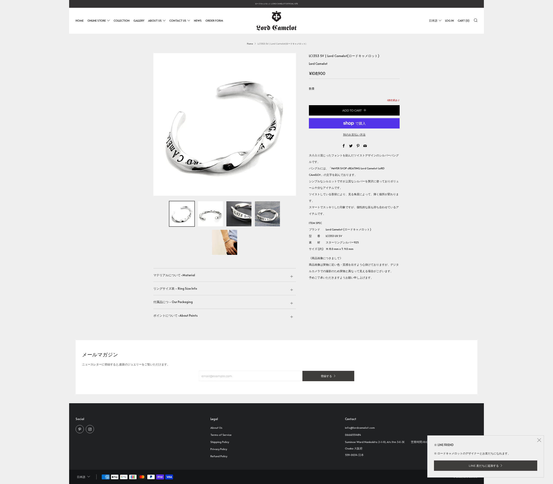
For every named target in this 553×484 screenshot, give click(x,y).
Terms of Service (221, 435)
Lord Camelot (318, 64)
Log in (449, 20)
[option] (224, 124)
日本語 (433, 20)
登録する (326, 376)
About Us (155, 20)
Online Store (96, 20)
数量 (312, 88)
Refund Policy (218, 456)
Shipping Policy (219, 442)
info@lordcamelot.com (360, 428)
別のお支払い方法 (354, 134)
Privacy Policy (218, 449)
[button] (182, 214)
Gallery (138, 20)
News (198, 20)
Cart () (463, 20)
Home (80, 20)
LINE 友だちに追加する (484, 465)
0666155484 (353, 435)
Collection (122, 20)
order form (214, 20)
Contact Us (177, 20)
